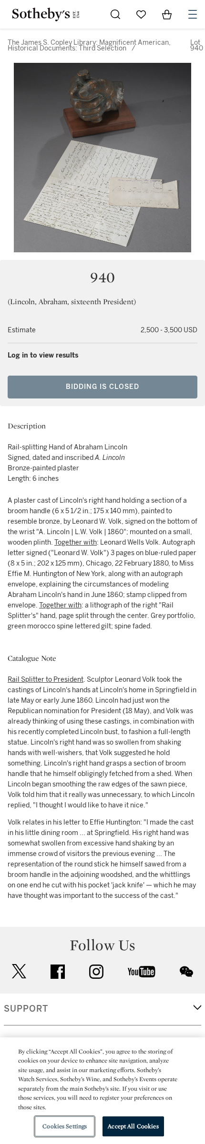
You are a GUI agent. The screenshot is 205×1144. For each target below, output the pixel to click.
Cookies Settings (64, 1126)
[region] (102, 1090)
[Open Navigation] (192, 14)
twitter (19, 971)
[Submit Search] (115, 14)
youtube (141, 971)
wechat (186, 971)
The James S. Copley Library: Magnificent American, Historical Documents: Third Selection (89, 45)
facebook (58, 972)
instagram (96, 972)
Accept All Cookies (133, 1126)
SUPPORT (26, 1009)
